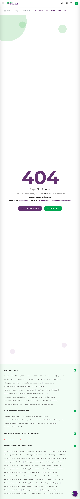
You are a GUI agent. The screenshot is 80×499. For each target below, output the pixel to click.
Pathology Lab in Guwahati (30, 465)
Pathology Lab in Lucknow (32, 476)
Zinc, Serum (31, 379)
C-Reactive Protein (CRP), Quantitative (53, 376)
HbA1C (29, 376)
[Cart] (71, 3)
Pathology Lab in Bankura (58, 451)
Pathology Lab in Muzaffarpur (34, 479)
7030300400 (23, 200)
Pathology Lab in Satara (12, 490)
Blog (16, 11)
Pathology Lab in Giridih (54, 462)
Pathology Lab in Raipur (30, 486)
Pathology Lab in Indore (12, 469)
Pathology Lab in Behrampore (36, 455)
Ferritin (40, 379)
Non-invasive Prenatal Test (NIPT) (48, 390)
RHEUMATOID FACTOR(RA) (13, 400)
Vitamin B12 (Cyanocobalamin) (14, 379)
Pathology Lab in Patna (31, 483)
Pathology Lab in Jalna (31, 472)
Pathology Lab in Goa (11, 465)
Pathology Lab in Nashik (12, 483)
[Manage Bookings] (67, 3)
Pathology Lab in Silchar (31, 490)
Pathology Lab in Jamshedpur (53, 469)
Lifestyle (25, 11)
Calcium (42, 386)
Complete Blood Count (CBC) (14, 376)
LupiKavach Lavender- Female (47, 423)
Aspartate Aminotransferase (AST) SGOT (32, 393)
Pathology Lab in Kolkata (12, 476)
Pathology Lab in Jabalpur (31, 469)
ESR (35, 376)
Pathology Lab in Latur (51, 476)
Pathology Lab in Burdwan (37, 458)
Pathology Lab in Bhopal (57, 455)
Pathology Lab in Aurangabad (37, 451)
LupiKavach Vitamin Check (13, 427)
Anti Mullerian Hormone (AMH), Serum (17, 386)
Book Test (54, 208)
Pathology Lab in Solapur (12, 493)
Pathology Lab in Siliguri (50, 490)
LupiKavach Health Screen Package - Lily (50, 420)
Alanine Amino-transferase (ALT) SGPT (16, 397)
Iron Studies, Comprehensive (31, 383)
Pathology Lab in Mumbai (12, 479)
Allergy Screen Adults (11, 383)
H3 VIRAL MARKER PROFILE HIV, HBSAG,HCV (19, 390)
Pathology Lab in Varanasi (32, 493)
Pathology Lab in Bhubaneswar (14, 458)
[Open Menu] (3, 3)
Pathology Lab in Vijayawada (53, 493)
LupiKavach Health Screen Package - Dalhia (19, 423)
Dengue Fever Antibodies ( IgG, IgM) (44, 397)
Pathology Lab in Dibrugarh (34, 462)
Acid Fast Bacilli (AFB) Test (13, 404)
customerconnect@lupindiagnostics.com (54, 200)
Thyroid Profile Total (52, 379)
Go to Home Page (31, 208)
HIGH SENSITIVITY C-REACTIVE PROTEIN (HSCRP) (41, 400)
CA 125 (34, 386)
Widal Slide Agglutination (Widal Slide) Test (38, 404)
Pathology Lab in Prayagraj (50, 483)
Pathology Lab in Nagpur (55, 479)
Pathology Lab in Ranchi (49, 486)
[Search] (62, 3)
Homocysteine (49, 383)
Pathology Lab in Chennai (57, 458)
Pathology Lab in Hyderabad (51, 465)
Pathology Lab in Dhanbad (13, 462)
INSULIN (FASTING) (10, 393)
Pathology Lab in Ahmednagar (14, 451)
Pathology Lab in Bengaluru (13, 455)
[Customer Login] (76, 3)
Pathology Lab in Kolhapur (50, 472)
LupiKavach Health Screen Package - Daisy (18, 420)
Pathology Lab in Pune (11, 486)
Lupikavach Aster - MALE (12, 416)
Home (8, 11)
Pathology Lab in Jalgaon (12, 472)
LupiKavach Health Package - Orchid (35, 416)
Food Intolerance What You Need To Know (49, 11)
